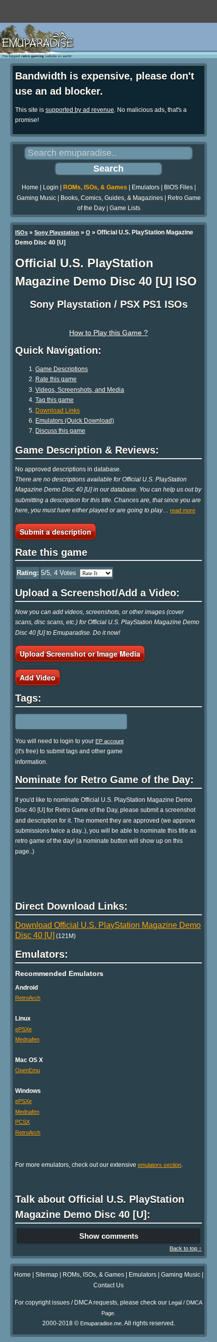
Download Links (57, 410)
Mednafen (27, 1039)
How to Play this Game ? (108, 333)
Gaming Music (36, 197)
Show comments (108, 1236)
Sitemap (46, 1274)
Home (30, 187)
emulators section (159, 1165)
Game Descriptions (61, 369)
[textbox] (59, 721)
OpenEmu (27, 1070)
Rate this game (56, 379)
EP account (109, 741)
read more (182, 510)
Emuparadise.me (101, 1323)
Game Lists (125, 208)
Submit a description (55, 531)
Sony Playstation (56, 232)
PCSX (22, 1122)
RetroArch (27, 998)
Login (51, 187)
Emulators (145, 187)
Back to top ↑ (186, 1248)
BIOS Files (178, 187)
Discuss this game (60, 430)
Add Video (38, 677)
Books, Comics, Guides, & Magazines (112, 197)
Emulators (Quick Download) (74, 420)
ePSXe (23, 1029)
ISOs (21, 232)
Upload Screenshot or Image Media (80, 653)
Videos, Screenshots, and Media (79, 389)
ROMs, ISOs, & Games (95, 187)
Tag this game (54, 399)
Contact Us (108, 1285)
